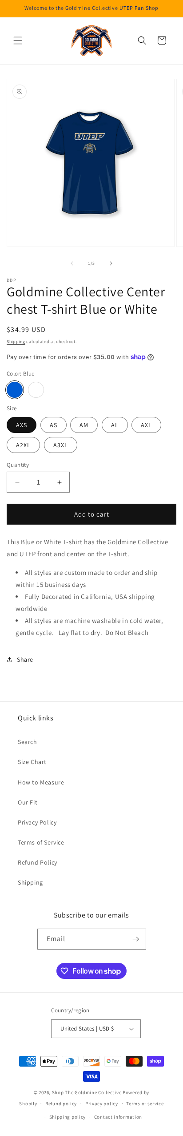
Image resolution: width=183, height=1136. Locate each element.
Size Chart (32, 762)
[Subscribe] (136, 939)
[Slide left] (72, 263)
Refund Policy (37, 862)
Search (27, 742)
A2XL (23, 445)
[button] (18, 40)
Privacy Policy (37, 822)
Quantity (18, 465)
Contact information (118, 1117)
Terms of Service (41, 842)
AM (84, 425)
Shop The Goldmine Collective (87, 1092)
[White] (36, 390)
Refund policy (61, 1103)
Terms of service (144, 1103)
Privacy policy (101, 1103)
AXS (21, 425)
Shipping (16, 341)
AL (115, 425)
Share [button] (25, 659)
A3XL (60, 445)
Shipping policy (67, 1117)
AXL (146, 425)
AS (53, 425)
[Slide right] (111, 263)
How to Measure (41, 782)
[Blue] (15, 390)
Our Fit (27, 802)
